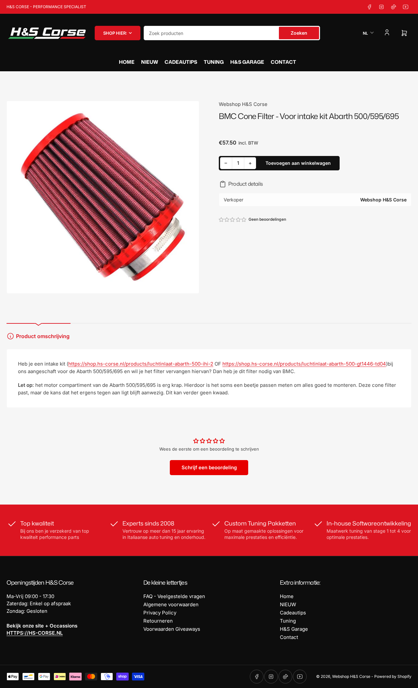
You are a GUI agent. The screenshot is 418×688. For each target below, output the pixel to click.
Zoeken (299, 33)
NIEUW (149, 62)
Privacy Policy (159, 613)
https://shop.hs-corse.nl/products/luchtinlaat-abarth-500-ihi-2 (140, 364)
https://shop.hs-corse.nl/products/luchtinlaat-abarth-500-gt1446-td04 (304, 364)
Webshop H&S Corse (243, 104)
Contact (283, 62)
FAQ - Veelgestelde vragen (174, 596)
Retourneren (158, 621)
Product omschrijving (43, 336)
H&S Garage (247, 62)
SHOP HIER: (115, 33)
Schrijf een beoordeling (209, 467)
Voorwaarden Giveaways (171, 629)
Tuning (214, 62)
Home (127, 62)
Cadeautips (181, 62)
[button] (233, 219)
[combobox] (232, 33)
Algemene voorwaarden (171, 604)
